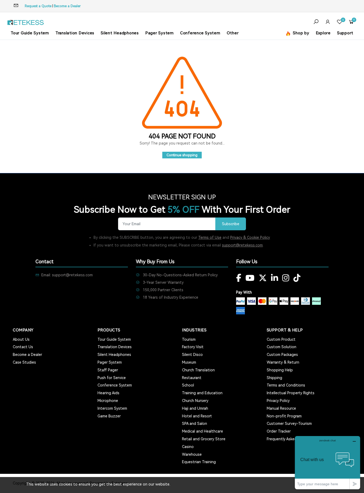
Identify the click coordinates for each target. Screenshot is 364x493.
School (188, 385)
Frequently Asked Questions (291, 439)
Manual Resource (281, 408)
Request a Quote (38, 6)
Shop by (300, 33)
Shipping (274, 378)
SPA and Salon (194, 423)
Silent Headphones (120, 33)
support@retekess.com (242, 245)
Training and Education (202, 393)
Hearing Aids (108, 393)
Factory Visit (193, 347)
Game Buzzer (109, 416)
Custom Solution (281, 347)
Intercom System (112, 408)
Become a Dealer (67, 6)
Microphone (108, 400)
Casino (188, 447)
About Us (21, 339)
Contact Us (23, 347)
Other (233, 33)
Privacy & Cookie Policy (250, 237)
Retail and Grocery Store (203, 439)
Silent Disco (192, 354)
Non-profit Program (284, 416)
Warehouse (192, 454)
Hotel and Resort (197, 416)
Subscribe (230, 224)
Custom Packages (282, 354)
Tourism (189, 339)
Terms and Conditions (286, 385)
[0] (339, 22)
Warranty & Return (283, 362)
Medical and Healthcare (202, 431)
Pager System (159, 33)
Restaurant (191, 378)
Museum (189, 362)
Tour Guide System (30, 33)
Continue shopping (182, 155)
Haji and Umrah (195, 408)
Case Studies (24, 362)
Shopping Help (280, 370)
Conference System (200, 33)
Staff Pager (108, 370)
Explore (323, 33)
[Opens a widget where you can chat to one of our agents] (327, 462)
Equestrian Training (199, 462)
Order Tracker (279, 431)
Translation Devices (74, 33)
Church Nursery (195, 400)
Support (345, 33)
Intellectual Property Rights (290, 393)
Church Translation (198, 370)
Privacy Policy (278, 400)
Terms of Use (209, 237)
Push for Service (112, 378)
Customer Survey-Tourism (289, 423)
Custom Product (281, 339)
